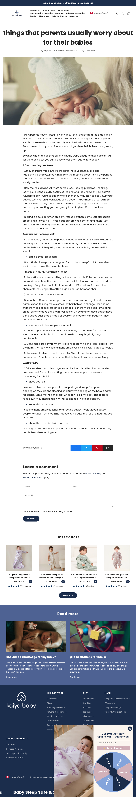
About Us (73, 16)
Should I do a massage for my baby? (31, 657)
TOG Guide (110, 703)
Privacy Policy (93, 473)
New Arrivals (49, 10)
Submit (31, 518)
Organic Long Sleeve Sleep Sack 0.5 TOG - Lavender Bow (19, 576)
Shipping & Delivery (56, 707)
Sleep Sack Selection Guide (117, 698)
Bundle (33, 16)
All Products (88, 716)
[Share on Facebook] (76, 448)
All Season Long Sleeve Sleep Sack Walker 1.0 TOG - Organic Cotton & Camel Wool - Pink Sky (117, 576)
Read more (11, 677)
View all (68, 595)
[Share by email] (108, 448)
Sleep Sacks (63, 10)
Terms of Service (32, 477)
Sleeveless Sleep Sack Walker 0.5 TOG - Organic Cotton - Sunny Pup (52, 576)
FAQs (49, 703)
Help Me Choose (59, 16)
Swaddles (87, 703)
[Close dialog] (130, 728)
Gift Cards (87, 725)
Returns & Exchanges (57, 712)
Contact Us (52, 698)
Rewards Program (14, 749)
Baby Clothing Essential (41, 13)
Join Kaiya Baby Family (16, 753)
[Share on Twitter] (86, 448)
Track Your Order (55, 716)
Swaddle (59, 13)
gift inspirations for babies (88, 657)
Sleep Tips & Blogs (113, 707)
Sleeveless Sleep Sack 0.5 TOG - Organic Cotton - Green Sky (84, 576)
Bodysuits (87, 712)
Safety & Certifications (115, 712)
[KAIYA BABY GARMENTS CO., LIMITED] (21, 701)
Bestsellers (35, 10)
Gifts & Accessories (75, 13)
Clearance (44, 16)
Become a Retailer (14, 757)
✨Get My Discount (113, 748)
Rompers (87, 707)
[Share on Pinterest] (97, 448)
